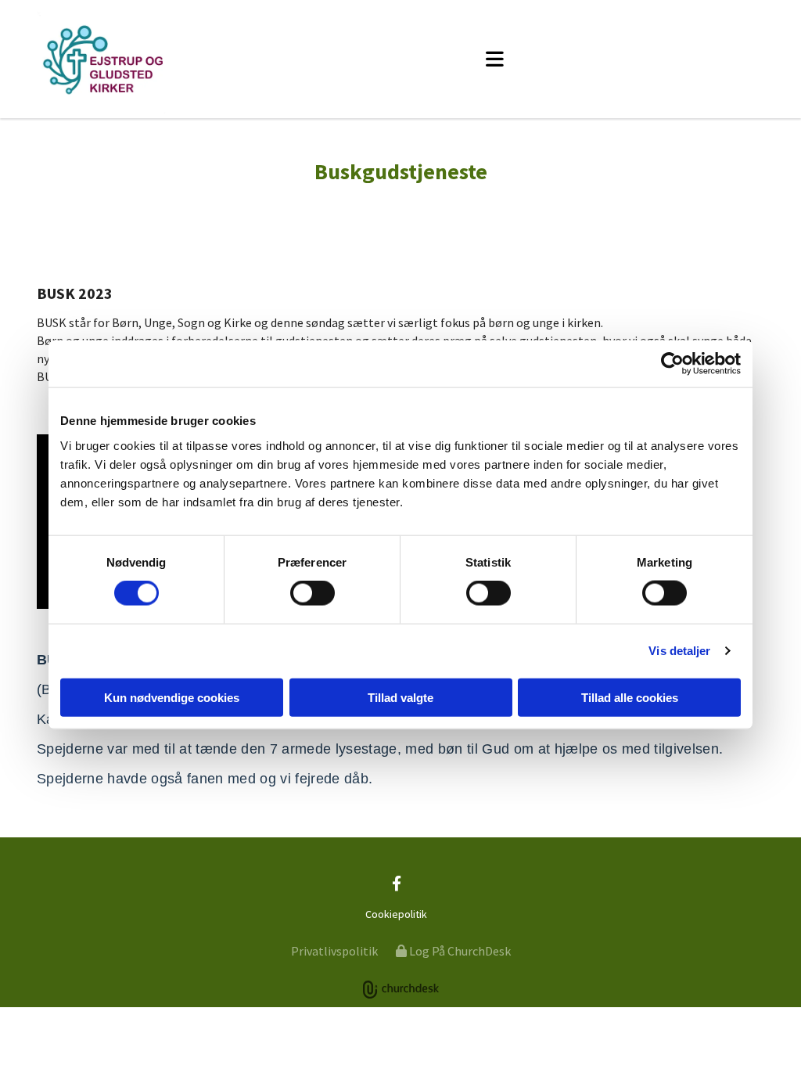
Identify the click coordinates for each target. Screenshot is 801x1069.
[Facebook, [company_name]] (396, 882)
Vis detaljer (679, 650)
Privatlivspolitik (334, 951)
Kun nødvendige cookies (171, 697)
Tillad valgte (400, 697)
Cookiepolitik (396, 914)
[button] (494, 59)
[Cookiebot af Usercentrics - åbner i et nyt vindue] (672, 364)
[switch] (312, 593)
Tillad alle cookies (629, 697)
